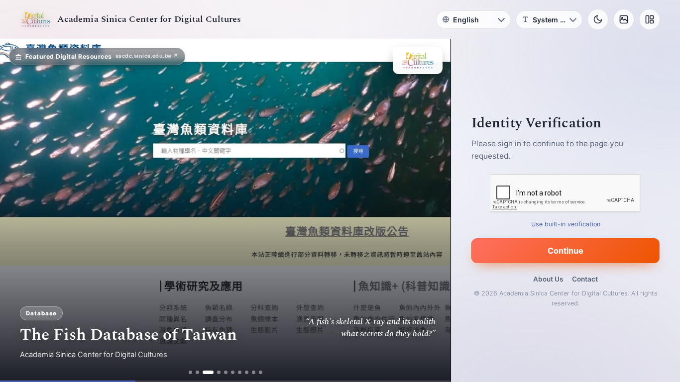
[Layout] (649, 19)
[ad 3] (208, 372)
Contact (585, 279)
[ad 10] (260, 372)
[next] (433, 210)
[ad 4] (219, 372)
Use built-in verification (565, 224)
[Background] (623, 19)
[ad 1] (190, 372)
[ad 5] (225, 372)
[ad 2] (197, 372)
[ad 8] (246, 372)
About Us (548, 279)
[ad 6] (232, 372)
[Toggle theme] (597, 19)
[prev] (18, 210)
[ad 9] (253, 372)
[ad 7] (239, 372)
